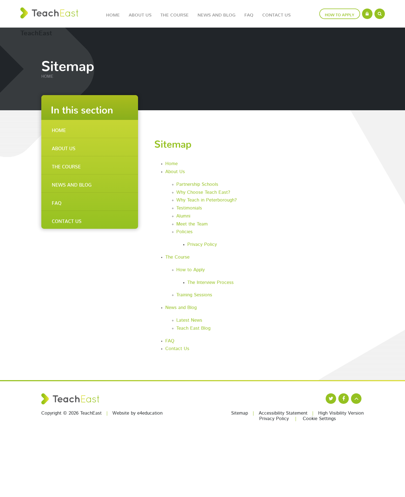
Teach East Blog (193, 328)
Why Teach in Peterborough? (206, 200)
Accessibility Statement (283, 413)
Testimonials (189, 208)
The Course (177, 257)
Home (47, 77)
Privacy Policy (202, 244)
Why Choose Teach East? (203, 192)
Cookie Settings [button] (319, 419)
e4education (150, 413)
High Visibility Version (341, 413)
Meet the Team (192, 224)
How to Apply (190, 270)
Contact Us (177, 348)
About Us (175, 172)
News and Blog (181, 307)
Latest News (189, 320)
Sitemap (239, 413)
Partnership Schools (197, 184)
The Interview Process (210, 282)
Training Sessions (194, 295)
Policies (184, 232)
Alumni (183, 216)
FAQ (169, 341)
